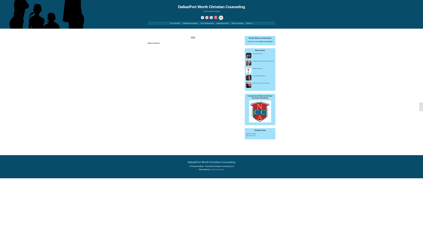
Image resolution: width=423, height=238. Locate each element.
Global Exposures (217, 169)
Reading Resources (222, 23)
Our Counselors (175, 23)
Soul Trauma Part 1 (258, 53)
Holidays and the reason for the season (263, 61)
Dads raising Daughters (259, 75)
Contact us (249, 23)
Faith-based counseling (190, 23)
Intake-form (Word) (251, 133)
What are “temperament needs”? (261, 83)
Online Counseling (237, 23)
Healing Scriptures (257, 68)
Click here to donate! (253, 41)
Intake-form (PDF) (251, 135)
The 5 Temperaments (207, 23)
